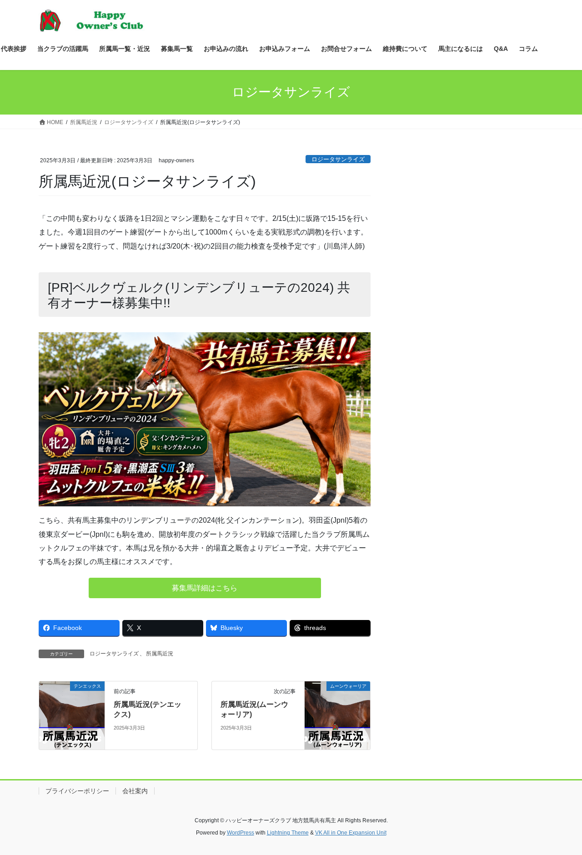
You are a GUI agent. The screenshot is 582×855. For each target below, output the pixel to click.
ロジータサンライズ (338, 159)
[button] (205, 588)
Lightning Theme (288, 833)
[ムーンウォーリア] (337, 715)
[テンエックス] (72, 715)
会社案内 (135, 791)
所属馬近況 (159, 653)
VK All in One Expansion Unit (350, 833)
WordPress (240, 833)
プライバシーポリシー (77, 791)
